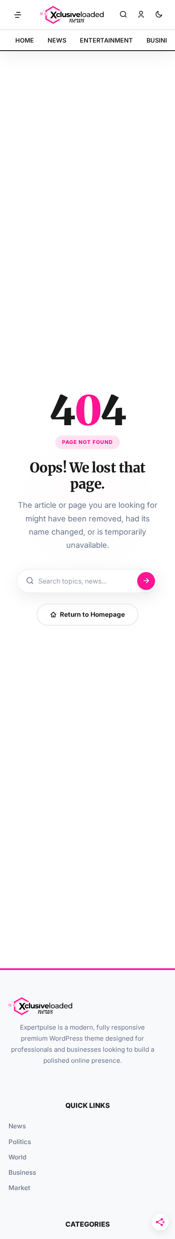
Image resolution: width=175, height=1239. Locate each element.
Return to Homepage (92, 614)
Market (19, 1188)
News (17, 1126)
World (17, 1157)
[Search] (123, 15)
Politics (19, 1142)
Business (22, 1172)
